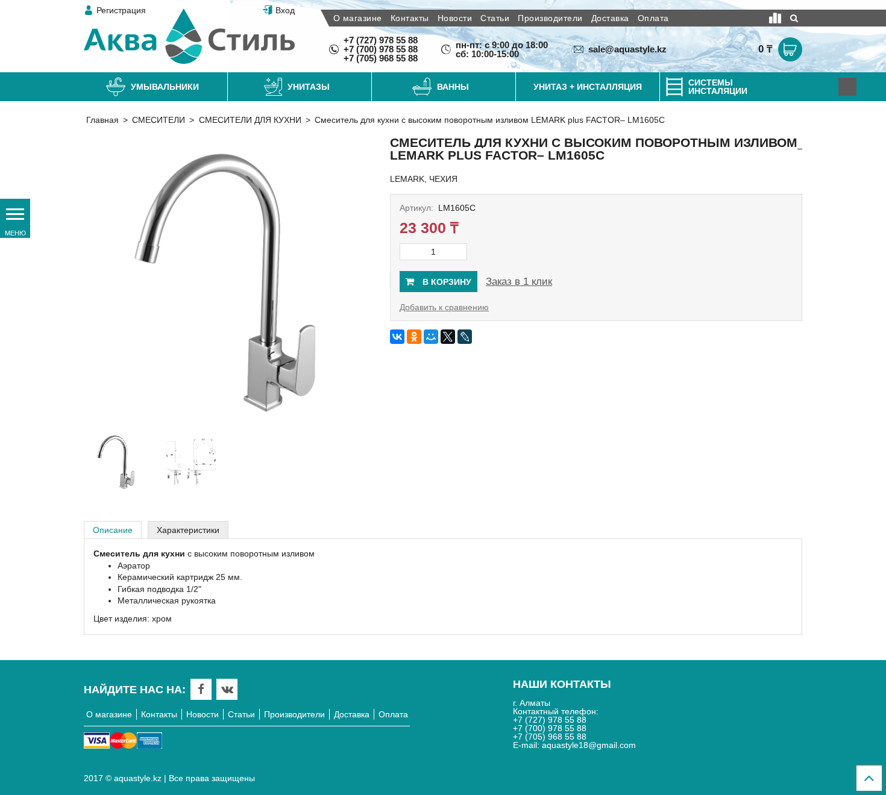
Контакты (410, 18)
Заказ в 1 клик (519, 281)
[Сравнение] (775, 18)
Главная (102, 120)
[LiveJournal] (464, 336)
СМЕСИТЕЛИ (158, 120)
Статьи (494, 18)
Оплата (653, 18)
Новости (455, 18)
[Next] (847, 87)
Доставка (610, 18)
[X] (448, 336)
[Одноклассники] (414, 336)
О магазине (357, 18)
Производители (550, 18)
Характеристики (188, 530)
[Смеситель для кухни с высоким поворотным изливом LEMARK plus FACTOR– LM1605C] (228, 280)
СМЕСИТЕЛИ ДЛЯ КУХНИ (250, 120)
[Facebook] (201, 689)
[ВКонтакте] (397, 336)
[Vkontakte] (227, 689)
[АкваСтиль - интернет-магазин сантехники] (189, 36)
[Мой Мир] (431, 336)
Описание (113, 530)
